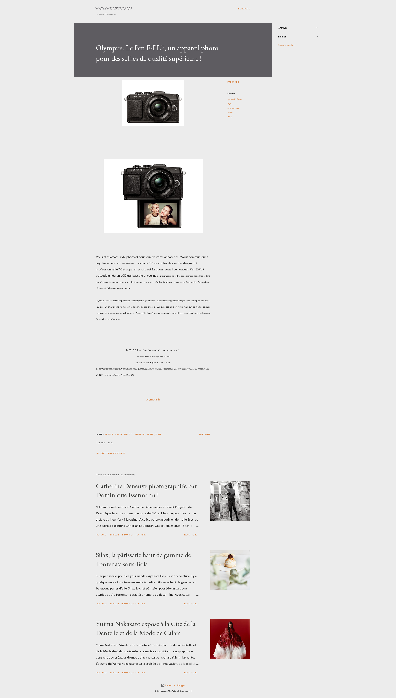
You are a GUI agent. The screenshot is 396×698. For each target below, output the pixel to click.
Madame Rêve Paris (113, 8)
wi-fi (229, 116)
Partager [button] (233, 82)
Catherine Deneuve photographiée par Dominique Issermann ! (146, 490)
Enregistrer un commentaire (110, 452)
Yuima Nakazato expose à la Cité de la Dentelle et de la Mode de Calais (146, 628)
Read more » (191, 534)
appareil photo (234, 99)
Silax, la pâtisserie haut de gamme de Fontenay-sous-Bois (143, 559)
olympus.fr (153, 399)
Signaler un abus (286, 44)
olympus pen (233, 108)
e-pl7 (229, 103)
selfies (230, 112)
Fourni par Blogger (175, 685)
